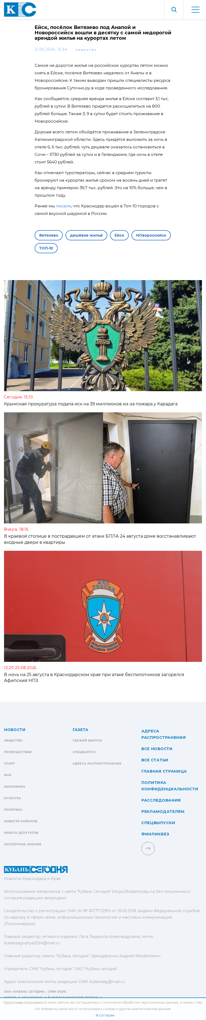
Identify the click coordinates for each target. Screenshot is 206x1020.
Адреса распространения (97, 763)
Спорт (9, 763)
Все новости (157, 748)
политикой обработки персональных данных (140, 1002)
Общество (86, 49)
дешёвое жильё (86, 235)
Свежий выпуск (87, 740)
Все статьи (154, 760)
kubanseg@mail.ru (107, 981)
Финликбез (155, 834)
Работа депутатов (21, 833)
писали (63, 205)
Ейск (119, 235)
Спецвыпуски (158, 822)
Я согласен (105, 1015)
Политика (13, 810)
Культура (12, 798)
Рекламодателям (163, 811)
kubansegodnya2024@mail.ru (32, 943)
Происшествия (18, 752)
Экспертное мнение (23, 844)
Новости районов (20, 821)
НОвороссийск (151, 235)
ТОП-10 (46, 248)
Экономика (14, 786)
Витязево (48, 235)
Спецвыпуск (84, 752)
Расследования (161, 800)
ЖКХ (8, 775)
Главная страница (164, 771)
